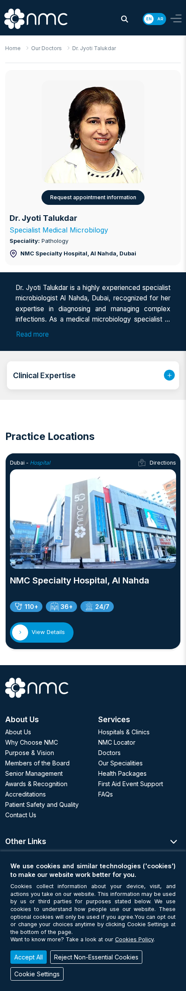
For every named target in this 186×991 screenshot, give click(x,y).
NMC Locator (116, 742)
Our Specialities (120, 763)
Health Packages (122, 773)
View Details (48, 631)
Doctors (109, 752)
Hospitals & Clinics (124, 732)
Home (13, 48)
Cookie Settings (37, 974)
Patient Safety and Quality (42, 804)
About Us (18, 732)
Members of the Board (37, 763)
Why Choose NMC (31, 742)
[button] (124, 19)
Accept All (28, 957)
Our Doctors (46, 48)
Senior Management (34, 773)
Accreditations (25, 794)
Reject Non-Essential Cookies (96, 957)
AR (160, 18)
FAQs (105, 794)
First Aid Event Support (130, 783)
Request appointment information (93, 197)
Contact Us (20, 815)
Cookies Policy (134, 939)
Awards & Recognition (36, 783)
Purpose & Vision (29, 752)
